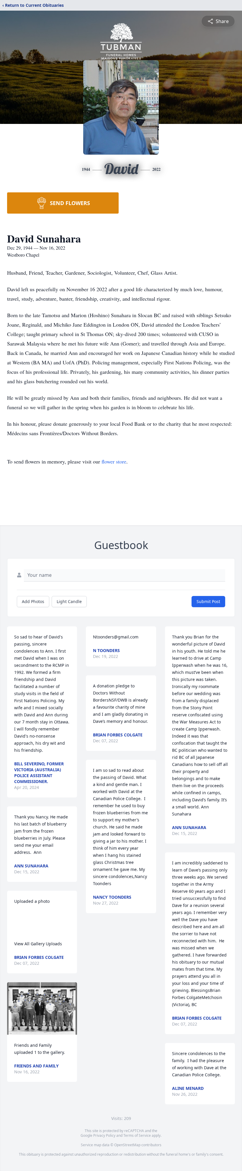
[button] (42, 1008)
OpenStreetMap (127, 1144)
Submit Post (208, 601)
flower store (114, 461)
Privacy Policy (104, 1135)
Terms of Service (137, 1135)
